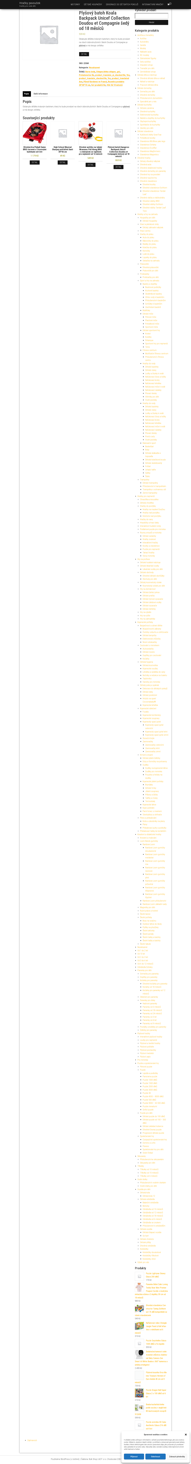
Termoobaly (150, 801)
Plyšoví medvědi (147, 1053)
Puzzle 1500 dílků (150, 1083)
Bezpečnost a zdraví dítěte (151, 625)
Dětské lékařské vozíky (149, 566)
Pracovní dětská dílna (149, 85)
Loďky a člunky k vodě (154, 373)
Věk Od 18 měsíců (115, 85)
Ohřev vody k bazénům (154, 297)
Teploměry (147, 678)
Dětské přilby (145, 1242)
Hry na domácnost (148, 589)
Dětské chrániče (147, 1239)
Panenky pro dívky (147, 1000)
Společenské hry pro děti (153, 1149)
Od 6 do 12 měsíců (145, 964)
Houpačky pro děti (147, 217)
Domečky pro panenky (149, 974)
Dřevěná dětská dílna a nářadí (152, 78)
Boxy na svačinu (149, 921)
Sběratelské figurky (148, 58)
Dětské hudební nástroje (150, 562)
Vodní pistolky (151, 400)
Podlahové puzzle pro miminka (153, 529)
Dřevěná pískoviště (151, 267)
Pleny (145, 824)
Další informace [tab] (41, 94)
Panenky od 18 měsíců (152, 1010)
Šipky (147, 476)
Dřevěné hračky (143, 158)
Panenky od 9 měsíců (152, 1023)
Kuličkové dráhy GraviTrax (150, 134)
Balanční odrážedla (150, 1202)
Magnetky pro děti (147, 907)
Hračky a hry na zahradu (147, 214)
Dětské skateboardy (153, 463)
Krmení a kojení (146, 755)
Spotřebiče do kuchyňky (150, 124)
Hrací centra (145, 231)
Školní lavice (145, 914)
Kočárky (146, 658)
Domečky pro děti (147, 91)
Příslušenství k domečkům (151, 98)
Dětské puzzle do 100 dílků (154, 1116)
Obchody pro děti (150, 579)
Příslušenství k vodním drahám (153, 1182)
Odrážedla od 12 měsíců (153, 1212)
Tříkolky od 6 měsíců (148, 1176)
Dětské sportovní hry (151, 330)
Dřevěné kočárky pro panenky (155, 983)
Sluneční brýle (148, 738)
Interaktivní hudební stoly (150, 526)
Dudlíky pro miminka (153, 771)
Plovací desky (151, 393)
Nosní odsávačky (150, 642)
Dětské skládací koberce (153, 1126)
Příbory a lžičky (151, 794)
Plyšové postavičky (148, 1050)
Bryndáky (149, 784)
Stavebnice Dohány (148, 144)
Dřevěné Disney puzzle (152, 1129)
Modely (143, 48)
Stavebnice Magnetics (149, 154)
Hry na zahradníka (147, 619)
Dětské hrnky (150, 788)
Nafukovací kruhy (152, 380)
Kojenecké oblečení (148, 708)
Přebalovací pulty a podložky (154, 828)
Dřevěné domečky (147, 95)
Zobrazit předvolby (177, 1456)
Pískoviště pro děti (150, 270)
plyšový (82, 45)
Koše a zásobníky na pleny (154, 821)
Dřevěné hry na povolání (150, 174)
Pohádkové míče (152, 324)
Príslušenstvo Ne (86, 75)
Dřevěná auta (145, 164)
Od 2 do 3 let (142, 957)
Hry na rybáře (145, 612)
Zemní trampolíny (150, 493)
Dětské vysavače (150, 605)
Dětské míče (148, 314)
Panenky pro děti (144, 970)
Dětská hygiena (146, 662)
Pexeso (146, 1146)
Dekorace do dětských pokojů (122, 4)
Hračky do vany (146, 519)
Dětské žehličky (149, 609)
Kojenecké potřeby (145, 622)
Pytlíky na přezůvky (151, 927)
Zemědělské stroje (148, 71)
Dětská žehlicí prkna (151, 592)
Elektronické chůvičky (152, 639)
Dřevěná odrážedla (148, 1245)
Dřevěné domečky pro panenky (153, 171)
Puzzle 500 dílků (149, 1100)
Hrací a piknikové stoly (149, 224)
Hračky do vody (149, 363)
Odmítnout (155, 1456)
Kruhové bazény (152, 290)
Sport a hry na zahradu (149, 280)
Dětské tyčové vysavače (153, 599)
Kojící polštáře (148, 808)
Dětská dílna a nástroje (147, 75)
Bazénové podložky (153, 287)
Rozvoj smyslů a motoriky (151, 532)
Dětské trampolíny (150, 483)
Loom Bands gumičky (149, 841)
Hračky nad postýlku (151, 512)
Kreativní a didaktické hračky (149, 834)
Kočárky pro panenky (148, 980)
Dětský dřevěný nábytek (150, 161)
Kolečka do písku (150, 247)
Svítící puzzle (148, 1109)
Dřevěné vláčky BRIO (151, 201)
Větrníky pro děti (152, 396)
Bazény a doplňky (150, 284)
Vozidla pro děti (143, 1189)
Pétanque (149, 340)
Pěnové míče (150, 317)
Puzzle (143, 1070)
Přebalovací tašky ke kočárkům (153, 831)
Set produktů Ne (98, 85)
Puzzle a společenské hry (148, 1063)
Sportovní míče (151, 327)
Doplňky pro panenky (148, 977)
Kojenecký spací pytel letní (156, 731)
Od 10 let (141, 954)
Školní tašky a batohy (151, 937)
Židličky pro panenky (148, 1030)
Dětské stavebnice (145, 131)
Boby (147, 449)
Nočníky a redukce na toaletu (155, 675)
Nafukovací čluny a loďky (155, 377)
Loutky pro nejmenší (148, 1040)
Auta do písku (148, 237)
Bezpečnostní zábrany (152, 629)
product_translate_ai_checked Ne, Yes (112, 75)
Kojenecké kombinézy (152, 715)
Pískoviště (144, 264)
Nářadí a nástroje (147, 81)
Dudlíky (146, 765)
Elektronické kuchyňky (149, 115)
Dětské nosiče (149, 652)
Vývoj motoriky (149, 556)
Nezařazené (94, 67)
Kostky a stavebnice (151, 546)
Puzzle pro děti (146, 1113)
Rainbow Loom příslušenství (154, 901)
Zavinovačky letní (152, 748)
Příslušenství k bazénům (155, 300)
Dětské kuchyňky (144, 105)
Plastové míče (151, 320)
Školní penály (148, 934)
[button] (186, 1434)
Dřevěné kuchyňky (147, 111)
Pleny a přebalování (148, 818)
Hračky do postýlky (148, 506)
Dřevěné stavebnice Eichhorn (155, 187)
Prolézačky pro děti (151, 277)
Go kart (146, 1236)
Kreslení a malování (148, 838)
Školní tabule (145, 944)
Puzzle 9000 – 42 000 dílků (154, 1103)
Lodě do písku (148, 254)
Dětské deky (148, 692)
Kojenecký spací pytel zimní (156, 735)
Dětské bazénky (152, 367)
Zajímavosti (32, 1457)
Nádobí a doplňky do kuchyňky (152, 118)
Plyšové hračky (143, 1033)
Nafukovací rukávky (153, 390)
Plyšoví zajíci (145, 1056)
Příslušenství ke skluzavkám (152, 1159)
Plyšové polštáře (147, 1046)
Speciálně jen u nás (148, 101)
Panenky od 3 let (150, 1017)
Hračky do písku (146, 234)
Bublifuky (146, 310)
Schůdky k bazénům (153, 304)
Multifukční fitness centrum (156, 353)
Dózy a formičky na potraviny (155, 761)
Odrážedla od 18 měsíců (153, 1216)
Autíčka (143, 38)
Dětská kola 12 (149, 1196)
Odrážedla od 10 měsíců (153, 1209)
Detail (84, 54)
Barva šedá (90, 71)
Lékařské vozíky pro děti (153, 569)
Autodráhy (144, 42)
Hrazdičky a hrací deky (149, 522)
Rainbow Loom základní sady (155, 904)
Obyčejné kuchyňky (148, 121)
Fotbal (147, 466)
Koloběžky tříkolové (151, 1255)
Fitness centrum (150, 350)
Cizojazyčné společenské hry (155, 1139)
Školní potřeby (146, 917)
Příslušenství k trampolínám (154, 486)
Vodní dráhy (142, 1179)
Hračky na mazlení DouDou (154, 509)
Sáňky (147, 473)
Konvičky (146, 251)
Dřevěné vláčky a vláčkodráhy (152, 197)
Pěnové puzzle (146, 1066)
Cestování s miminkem (149, 645)
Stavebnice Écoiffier (148, 148)
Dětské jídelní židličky (151, 758)
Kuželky (148, 337)
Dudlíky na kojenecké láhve (156, 768)
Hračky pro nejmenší (146, 496)
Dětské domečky (144, 88)
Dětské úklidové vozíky (152, 602)
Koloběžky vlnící (149, 1259)
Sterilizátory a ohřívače (152, 814)
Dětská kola (145, 1192)
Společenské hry (147, 1136)
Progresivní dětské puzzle (153, 1133)
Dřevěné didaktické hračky (151, 168)
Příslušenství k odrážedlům (154, 1226)
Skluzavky (141, 1156)
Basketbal (149, 446)
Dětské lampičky (149, 635)
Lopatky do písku (150, 257)
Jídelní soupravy (152, 791)
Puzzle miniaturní (150, 1106)
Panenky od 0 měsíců (152, 1007)
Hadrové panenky (150, 1003)
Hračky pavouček (29, 3)
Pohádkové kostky (147, 138)
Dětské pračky (149, 595)
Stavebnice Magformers (150, 151)
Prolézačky (144, 274)
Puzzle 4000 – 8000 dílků (153, 1096)
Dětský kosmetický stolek (151, 582)
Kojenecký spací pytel (152, 721)
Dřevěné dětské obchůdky (153, 576)
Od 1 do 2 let (142, 950)
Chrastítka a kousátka (149, 499)
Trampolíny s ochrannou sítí (154, 489)
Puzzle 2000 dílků (150, 1086)
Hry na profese (143, 559)
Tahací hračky (148, 552)
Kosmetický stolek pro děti (154, 586)
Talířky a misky (151, 798)
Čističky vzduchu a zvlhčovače (155, 632)
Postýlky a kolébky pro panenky (153, 1027)
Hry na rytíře (145, 615)
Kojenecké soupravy (151, 718)
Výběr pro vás (143, 1262)
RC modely (144, 55)
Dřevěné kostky (149, 184)
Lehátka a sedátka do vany (154, 672)
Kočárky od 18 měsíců (152, 987)
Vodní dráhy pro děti (148, 1186)
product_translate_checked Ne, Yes (95, 78)
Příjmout (134, 1456)
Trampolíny (144, 479)
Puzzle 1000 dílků (150, 1080)
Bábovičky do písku (151, 241)
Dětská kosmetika (150, 665)
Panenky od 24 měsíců (152, 1013)
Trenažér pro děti (147, 68)
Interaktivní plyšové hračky (151, 1036)
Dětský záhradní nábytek (153, 227)
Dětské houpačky (93, 4)
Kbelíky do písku (149, 244)
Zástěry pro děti (146, 128)
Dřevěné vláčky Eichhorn (153, 204)
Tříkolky (140, 1166)
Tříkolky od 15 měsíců (149, 1173)
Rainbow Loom (149, 844)
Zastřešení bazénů (153, 307)
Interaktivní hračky (152, 4)
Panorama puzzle (150, 1076)
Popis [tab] (26, 94)
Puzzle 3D (147, 1093)
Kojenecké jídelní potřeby (153, 781)
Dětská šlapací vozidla (152, 1232)
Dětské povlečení (150, 695)
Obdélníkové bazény (153, 294)
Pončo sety (150, 436)
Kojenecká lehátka (150, 705)
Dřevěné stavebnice (148, 181)
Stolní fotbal (148, 1153)
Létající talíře (150, 469)
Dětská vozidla (146, 1229)
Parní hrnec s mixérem (152, 811)
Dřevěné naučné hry (148, 178)
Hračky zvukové (149, 539)
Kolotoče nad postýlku (152, 516)
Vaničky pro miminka (151, 682)
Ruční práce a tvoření (149, 911)
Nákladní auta (145, 52)
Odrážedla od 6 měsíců (152, 1219)
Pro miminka (142, 1060)
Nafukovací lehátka (153, 383)
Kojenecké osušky (150, 668)
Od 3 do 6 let (142, 960)
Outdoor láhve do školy (152, 924)
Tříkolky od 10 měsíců (149, 1169)
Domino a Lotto (149, 1143)
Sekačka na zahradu (151, 260)
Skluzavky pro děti (147, 1163)
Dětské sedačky (149, 536)
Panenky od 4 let (150, 1020)
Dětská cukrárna (147, 108)
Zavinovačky (148, 741)
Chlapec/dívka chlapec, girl (108, 71)
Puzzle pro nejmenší (151, 549)
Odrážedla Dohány (145, 967)
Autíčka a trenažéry (145, 35)
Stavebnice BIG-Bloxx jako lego (152, 141)
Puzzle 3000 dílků (150, 1090)
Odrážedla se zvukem (152, 1222)
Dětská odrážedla (147, 1199)
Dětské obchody (147, 572)
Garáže (143, 45)
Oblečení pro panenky (149, 997)
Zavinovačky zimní (152, 751)
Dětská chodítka (147, 503)
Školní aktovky (148, 930)
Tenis (147, 347)
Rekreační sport (149, 443)
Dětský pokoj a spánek (149, 685)
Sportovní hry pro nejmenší (156, 343)
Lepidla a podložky (150, 1073)
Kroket (148, 333)
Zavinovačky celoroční (154, 745)
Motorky (75, 4)
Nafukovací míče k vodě (155, 387)
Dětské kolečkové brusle (155, 459)
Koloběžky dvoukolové (152, 1252)
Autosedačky (148, 649)
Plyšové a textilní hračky (150, 1043)
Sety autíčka (145, 62)
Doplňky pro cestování (152, 655)
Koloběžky (144, 1249)
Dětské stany (150, 370)
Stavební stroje (146, 65)
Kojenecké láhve (149, 804)
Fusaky (146, 711)
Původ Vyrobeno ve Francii (95, 81)
